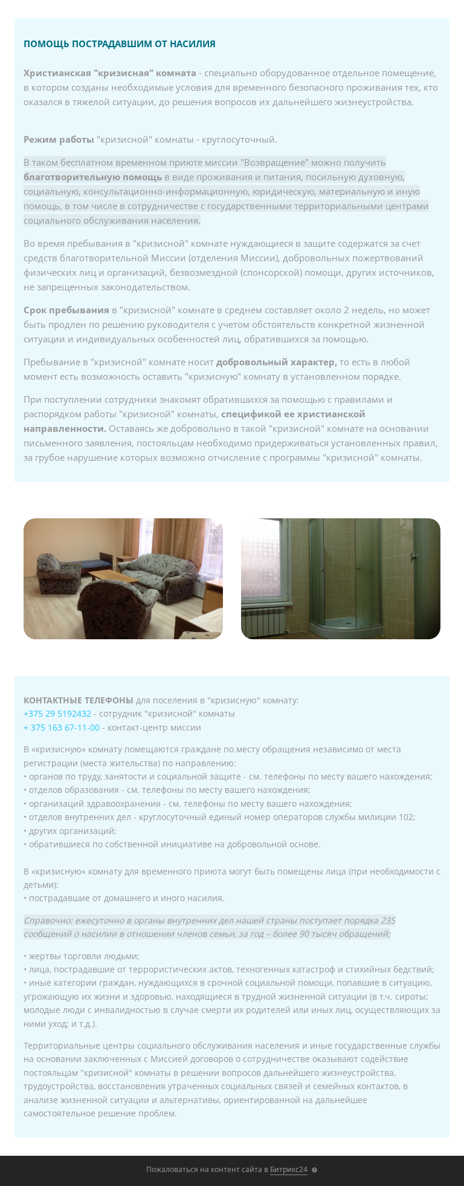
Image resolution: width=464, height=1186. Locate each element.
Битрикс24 (289, 1169)
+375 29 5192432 (57, 713)
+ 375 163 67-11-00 (62, 727)
